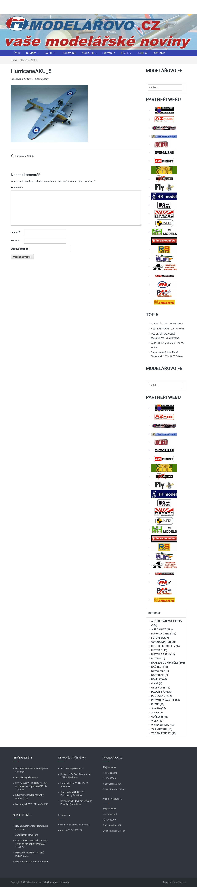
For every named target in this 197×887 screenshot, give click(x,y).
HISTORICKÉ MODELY (163, 646)
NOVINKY (31, 53)
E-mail (15, 240)
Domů (14, 60)
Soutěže (156, 708)
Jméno (15, 232)
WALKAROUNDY (160, 725)
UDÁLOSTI (157, 716)
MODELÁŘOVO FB (164, 70)
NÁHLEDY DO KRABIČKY (164, 662)
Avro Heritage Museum (26, 777)
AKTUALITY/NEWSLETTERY (166, 621)
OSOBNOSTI (158, 687)
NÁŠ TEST (50, 53)
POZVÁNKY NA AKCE (163, 700)
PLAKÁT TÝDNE (160, 691)
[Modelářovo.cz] (98, 31)
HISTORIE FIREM (160, 654)
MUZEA (155, 658)
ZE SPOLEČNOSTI (161, 733)
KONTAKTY (159, 53)
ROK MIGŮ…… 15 (159, 323)
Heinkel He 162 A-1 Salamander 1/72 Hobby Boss (75, 776)
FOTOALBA (157, 637)
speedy (44, 79)
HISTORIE (156, 650)
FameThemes (179, 882)
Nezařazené (158, 671)
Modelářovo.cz (35, 882)
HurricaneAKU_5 (24, 156)
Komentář (17, 187)
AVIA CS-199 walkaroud (163, 343)
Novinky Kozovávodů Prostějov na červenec (31, 770)
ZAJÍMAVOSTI (159, 729)
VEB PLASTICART (160, 328)
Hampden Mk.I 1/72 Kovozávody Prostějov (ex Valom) (76, 802)
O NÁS (154, 683)
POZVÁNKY (108, 53)
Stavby (155, 712)
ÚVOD (17, 53)
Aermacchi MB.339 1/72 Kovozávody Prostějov (72, 794)
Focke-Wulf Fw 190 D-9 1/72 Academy (74, 785)
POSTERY (142, 53)
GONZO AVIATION (161, 641)
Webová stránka (19, 248)
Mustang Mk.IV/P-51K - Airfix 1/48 (31, 804)
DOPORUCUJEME (161, 633)
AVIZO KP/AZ (158, 629)
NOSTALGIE (88, 53)
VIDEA (154, 720)
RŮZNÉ (125, 53)
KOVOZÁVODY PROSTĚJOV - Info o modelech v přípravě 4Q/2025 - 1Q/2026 (31, 786)
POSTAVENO (69, 53)
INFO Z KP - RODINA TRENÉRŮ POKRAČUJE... (29, 797)
